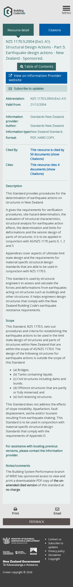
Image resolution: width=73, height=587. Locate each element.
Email (57, 513)
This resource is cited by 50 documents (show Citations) (47, 154)
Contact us (54, 539)
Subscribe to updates (28, 88)
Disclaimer (54, 555)
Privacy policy (56, 551)
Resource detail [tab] (18, 30)
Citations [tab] (54, 30)
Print (15, 513)
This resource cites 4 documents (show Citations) (44, 169)
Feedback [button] (36, 522)
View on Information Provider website (35, 77)
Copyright (54, 559)
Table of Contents (38, 66)
